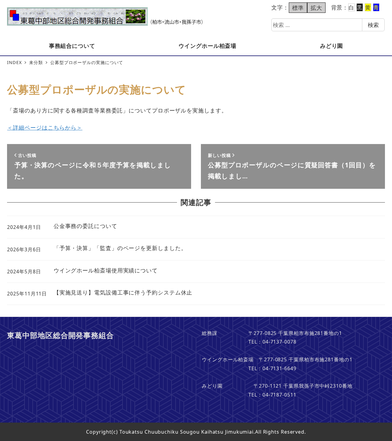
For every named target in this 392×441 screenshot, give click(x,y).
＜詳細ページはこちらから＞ (44, 127)
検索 (373, 25)
